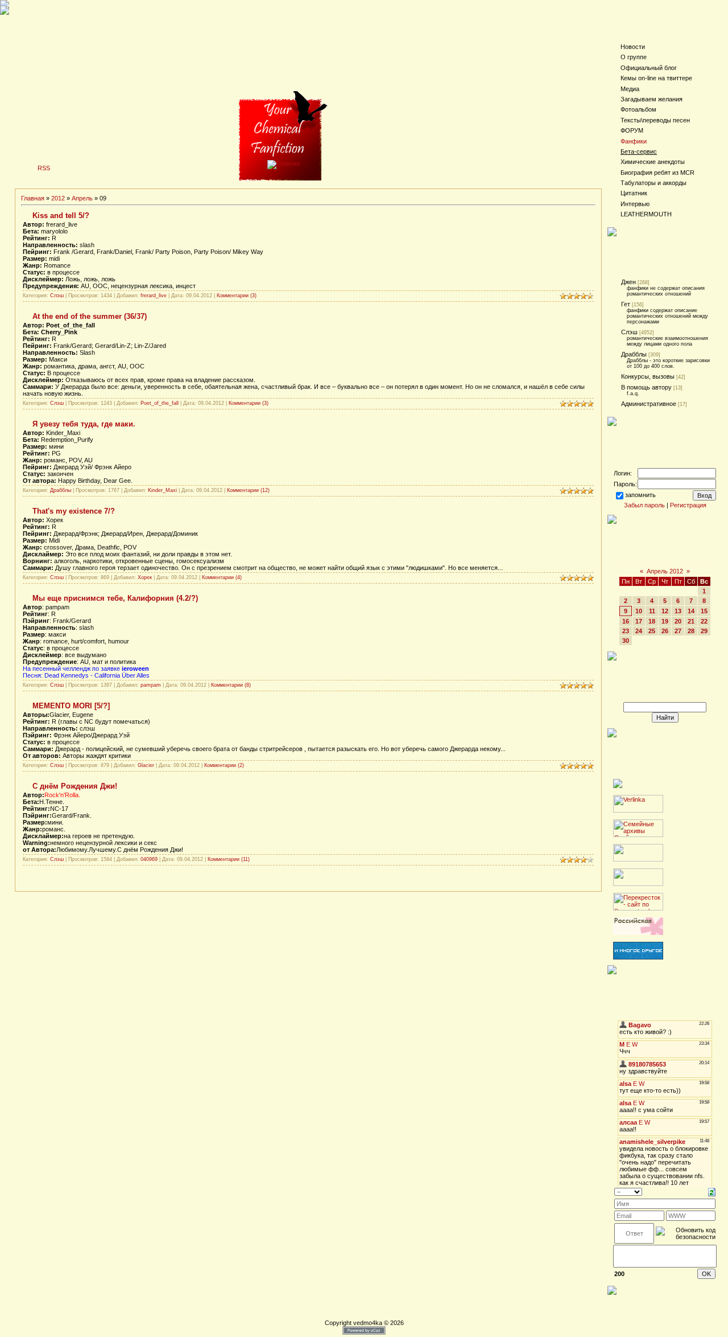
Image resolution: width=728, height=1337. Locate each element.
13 (678, 611)
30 (625, 640)
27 (678, 631)
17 (638, 621)
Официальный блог (649, 67)
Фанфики (634, 141)
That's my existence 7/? (73, 511)
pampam (150, 685)
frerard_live (153, 295)
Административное (648, 403)
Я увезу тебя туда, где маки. (83, 424)
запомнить (640, 494)
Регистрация (688, 505)
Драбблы (60, 490)
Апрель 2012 (665, 571)
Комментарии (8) (231, 685)
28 (691, 631)
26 (664, 631)
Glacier (146, 765)
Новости (633, 46)
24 (638, 631)
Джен (628, 281)
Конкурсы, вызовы (648, 376)
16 (625, 621)
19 (664, 621)
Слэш (57, 295)
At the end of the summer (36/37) (89, 316)
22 (704, 621)
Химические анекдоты (653, 161)
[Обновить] (711, 1191)
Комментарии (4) (222, 577)
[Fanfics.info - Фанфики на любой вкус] (638, 957)
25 (651, 631)
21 (691, 621)
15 (704, 611)
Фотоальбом (638, 109)
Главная (32, 198)
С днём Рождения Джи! (74, 786)
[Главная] (283, 163)
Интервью (635, 203)
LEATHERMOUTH (646, 214)
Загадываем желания (651, 99)
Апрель (82, 198)
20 (678, 621)
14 (691, 611)
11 (652, 611)
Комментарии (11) (229, 859)
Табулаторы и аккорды (653, 182)
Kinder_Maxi (162, 490)
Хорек (145, 577)
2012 (58, 198)
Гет (625, 304)
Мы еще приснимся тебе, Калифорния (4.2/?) (115, 598)
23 (625, 631)
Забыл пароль (644, 505)
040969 (149, 859)
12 (664, 611)
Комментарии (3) (237, 295)
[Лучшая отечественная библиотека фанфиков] (638, 932)
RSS (44, 168)
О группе (634, 57)
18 (651, 621)
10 (638, 611)
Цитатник (634, 193)
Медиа (630, 88)
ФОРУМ (632, 130)
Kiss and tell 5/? (60, 215)
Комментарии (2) (224, 765)
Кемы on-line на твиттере (656, 78)
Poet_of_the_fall (159, 403)
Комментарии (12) (248, 490)
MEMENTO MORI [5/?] (71, 706)
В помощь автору (646, 387)
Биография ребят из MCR (657, 172)
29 (704, 631)
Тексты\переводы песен (655, 120)
